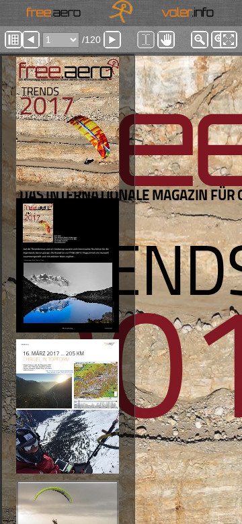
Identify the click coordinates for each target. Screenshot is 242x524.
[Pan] (166, 39)
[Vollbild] (228, 39)
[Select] (146, 39)
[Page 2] (67, 265)
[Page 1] (67, 124)
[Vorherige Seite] (31, 39)
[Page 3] (67, 406)
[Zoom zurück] (199, 39)
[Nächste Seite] (112, 39)
